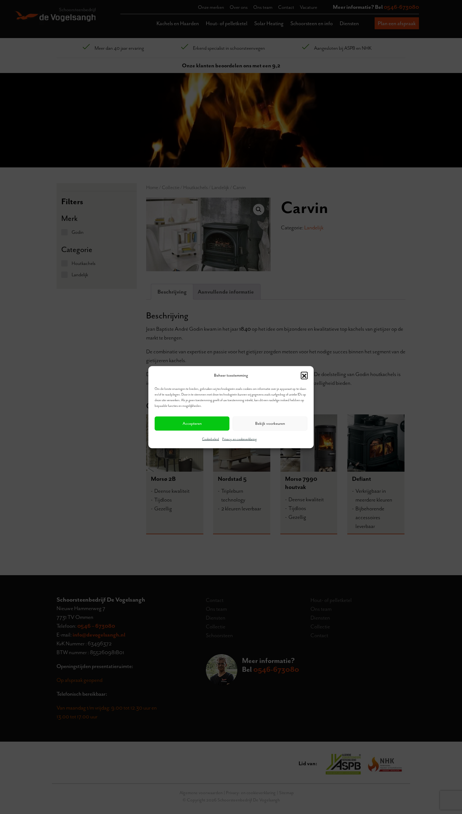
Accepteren (192, 423)
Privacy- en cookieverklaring (239, 439)
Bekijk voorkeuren (270, 423)
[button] (304, 375)
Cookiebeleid (210, 439)
